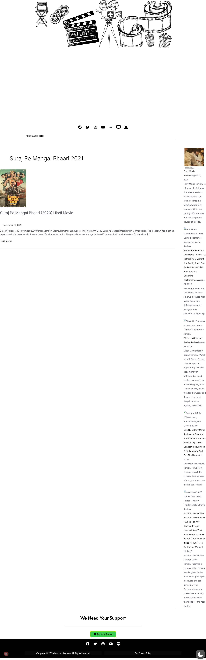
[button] (200, 654)
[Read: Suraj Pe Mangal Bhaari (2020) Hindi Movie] (13, 188)
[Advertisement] (103, 68)
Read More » (6, 240)
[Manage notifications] (6, 654)
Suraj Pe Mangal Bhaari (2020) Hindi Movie (36, 213)
